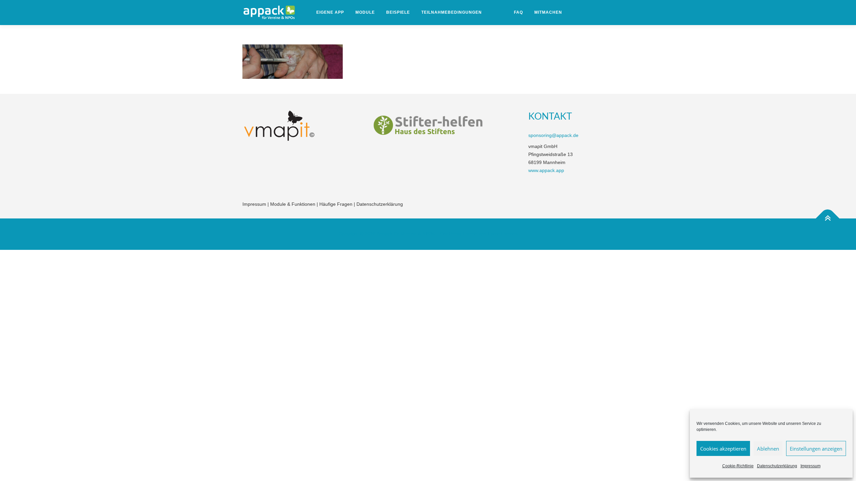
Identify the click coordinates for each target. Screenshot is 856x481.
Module (365, 12)
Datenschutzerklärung (777, 466)
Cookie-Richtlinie (738, 466)
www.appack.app (546, 170)
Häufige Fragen (335, 204)
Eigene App (330, 12)
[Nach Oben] (828, 218)
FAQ (518, 12)
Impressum (810, 466)
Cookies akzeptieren (723, 448)
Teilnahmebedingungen (451, 12)
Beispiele (398, 12)
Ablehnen (768, 448)
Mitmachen (548, 12)
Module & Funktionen (292, 204)
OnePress (450, 233)
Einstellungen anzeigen (816, 448)
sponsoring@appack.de (553, 135)
